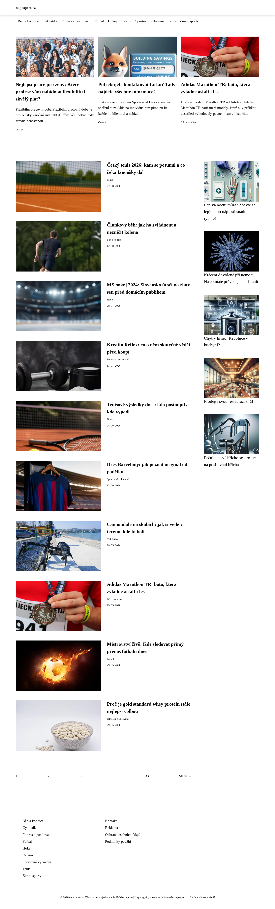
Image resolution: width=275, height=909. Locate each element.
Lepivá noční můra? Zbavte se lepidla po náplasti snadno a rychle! (229, 212)
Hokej (112, 21)
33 (147, 776)
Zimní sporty (189, 21)
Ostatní (126, 21)
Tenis (172, 21)
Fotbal (99, 21)
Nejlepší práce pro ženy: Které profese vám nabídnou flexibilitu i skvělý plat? (50, 91)
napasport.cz (26, 8)
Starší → (185, 776)
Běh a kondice (28, 21)
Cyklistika (50, 21)
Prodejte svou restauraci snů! (228, 401)
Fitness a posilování (76, 21)
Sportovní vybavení (149, 21)
